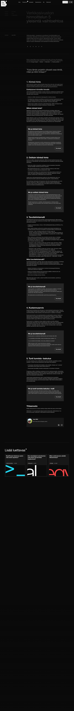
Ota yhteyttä (58, 148)
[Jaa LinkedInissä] (36, 47)
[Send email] (62, 425)
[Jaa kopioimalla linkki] (42, 47)
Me (43, 2)
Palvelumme (24, 2)
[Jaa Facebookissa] (28, 47)
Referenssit (48, 2)
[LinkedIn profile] (59, 425)
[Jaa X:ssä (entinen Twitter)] (33, 47)
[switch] (71, 2)
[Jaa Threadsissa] (30, 47)
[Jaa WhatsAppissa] (39, 47)
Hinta (19, 2)
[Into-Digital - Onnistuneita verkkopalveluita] (4, 4)
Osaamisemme (38, 2)
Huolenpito (31, 2)
